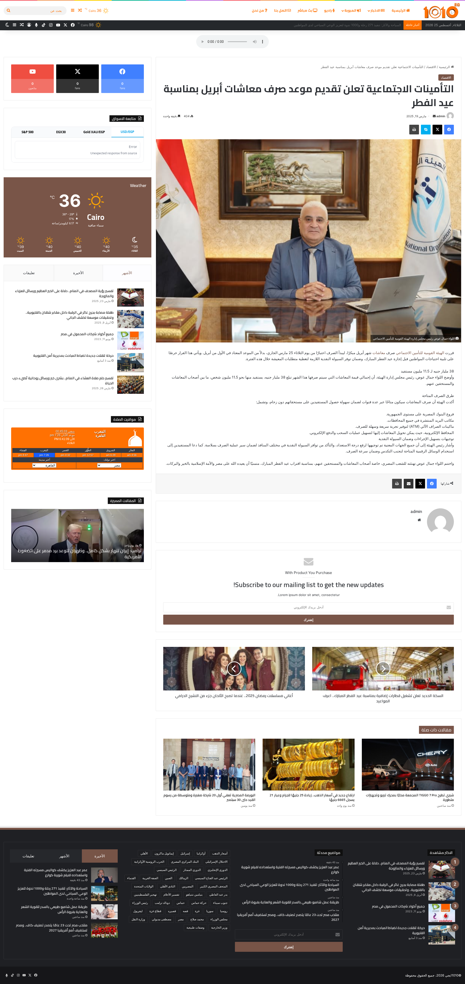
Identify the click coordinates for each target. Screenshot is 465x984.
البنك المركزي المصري (185, 861)
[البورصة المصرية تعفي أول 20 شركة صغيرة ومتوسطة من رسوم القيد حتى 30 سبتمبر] (209, 764)
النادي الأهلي (167, 886)
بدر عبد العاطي (218, 894)
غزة (197, 911)
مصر (181, 919)
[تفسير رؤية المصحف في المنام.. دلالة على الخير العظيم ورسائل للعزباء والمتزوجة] (130, 297)
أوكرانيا (201, 853)
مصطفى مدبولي (161, 919)
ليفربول (138, 911)
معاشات (379, 352)
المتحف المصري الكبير (213, 886)
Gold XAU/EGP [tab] (94, 132)
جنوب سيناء (220, 903)
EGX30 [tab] (61, 132)
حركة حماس (198, 903)
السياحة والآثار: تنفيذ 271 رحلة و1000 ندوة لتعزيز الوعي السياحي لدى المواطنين (52, 891)
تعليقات (29, 273)
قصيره (172, 911)
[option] (77, 535)
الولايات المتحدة (143, 886)
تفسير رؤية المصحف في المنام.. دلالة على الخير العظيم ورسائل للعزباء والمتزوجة (64, 293)
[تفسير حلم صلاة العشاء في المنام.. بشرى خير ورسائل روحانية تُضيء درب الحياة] (130, 385)
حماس (181, 903)
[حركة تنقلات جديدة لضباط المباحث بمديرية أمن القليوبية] (130, 362)
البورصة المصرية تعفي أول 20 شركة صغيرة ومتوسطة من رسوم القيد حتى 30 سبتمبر (209, 797)
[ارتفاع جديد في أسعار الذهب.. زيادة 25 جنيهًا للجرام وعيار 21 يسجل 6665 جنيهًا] (309, 764)
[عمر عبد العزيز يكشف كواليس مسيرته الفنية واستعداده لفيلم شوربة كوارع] (104, 875)
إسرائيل (185, 853)
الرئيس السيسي (167, 870)
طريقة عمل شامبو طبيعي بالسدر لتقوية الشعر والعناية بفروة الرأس (356, 25)
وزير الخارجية (219, 927)
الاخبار (376, 10)
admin (440, 116)
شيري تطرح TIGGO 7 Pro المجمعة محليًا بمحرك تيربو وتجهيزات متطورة (410, 797)
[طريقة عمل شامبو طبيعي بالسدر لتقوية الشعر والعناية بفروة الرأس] (104, 911)
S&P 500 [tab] (27, 132)
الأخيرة (78, 273)
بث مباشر (305, 10)
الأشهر (127, 273)
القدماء (131, 878)
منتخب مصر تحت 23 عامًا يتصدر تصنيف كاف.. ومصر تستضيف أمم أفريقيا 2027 (51, 927)
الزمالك (183, 878)
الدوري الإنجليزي (217, 870)
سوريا (209, 911)
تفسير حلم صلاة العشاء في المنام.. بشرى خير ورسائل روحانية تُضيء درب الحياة (63, 380)
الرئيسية (399, 10)
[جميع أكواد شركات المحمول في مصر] (130, 341)
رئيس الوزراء (140, 903)
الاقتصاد (431, 67)
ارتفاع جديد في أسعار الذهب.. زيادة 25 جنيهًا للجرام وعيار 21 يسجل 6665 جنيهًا (312, 797)
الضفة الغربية (150, 878)
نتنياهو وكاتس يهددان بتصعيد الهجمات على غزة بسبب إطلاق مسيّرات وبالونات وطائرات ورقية (77, 554)
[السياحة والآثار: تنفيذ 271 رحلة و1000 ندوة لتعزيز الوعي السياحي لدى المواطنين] (104, 893)
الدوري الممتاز (192, 870)
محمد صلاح (197, 919)
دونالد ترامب (162, 903)
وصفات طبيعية (195, 927)
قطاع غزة (155, 911)
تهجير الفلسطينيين (145, 894)
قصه (185, 911)
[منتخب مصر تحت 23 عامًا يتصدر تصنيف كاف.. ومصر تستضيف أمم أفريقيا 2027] (104, 930)
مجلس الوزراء (218, 919)
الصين (168, 878)
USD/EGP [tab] (127, 132)
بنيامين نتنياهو (194, 894)
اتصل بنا (280, 10)
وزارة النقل (138, 919)
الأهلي (144, 853)
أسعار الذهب (219, 853)
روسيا (223, 911)
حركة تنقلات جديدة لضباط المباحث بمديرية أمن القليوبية (73, 355)
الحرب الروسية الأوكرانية (149, 861)
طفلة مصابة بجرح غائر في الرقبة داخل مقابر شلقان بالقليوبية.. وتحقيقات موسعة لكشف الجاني (70, 315)
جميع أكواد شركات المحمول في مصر (87, 334)
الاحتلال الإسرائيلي (216, 861)
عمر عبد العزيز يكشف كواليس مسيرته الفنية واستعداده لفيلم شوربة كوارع (55, 872)
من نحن (258, 10)
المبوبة (350, 10)
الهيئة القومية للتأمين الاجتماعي (419, 352)
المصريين (187, 886)
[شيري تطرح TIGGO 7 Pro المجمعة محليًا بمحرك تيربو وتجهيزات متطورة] (408, 764)
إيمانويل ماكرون (164, 853)
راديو (328, 10)
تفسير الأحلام (171, 894)
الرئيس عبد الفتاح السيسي (211, 878)
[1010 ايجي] (441, 10)
